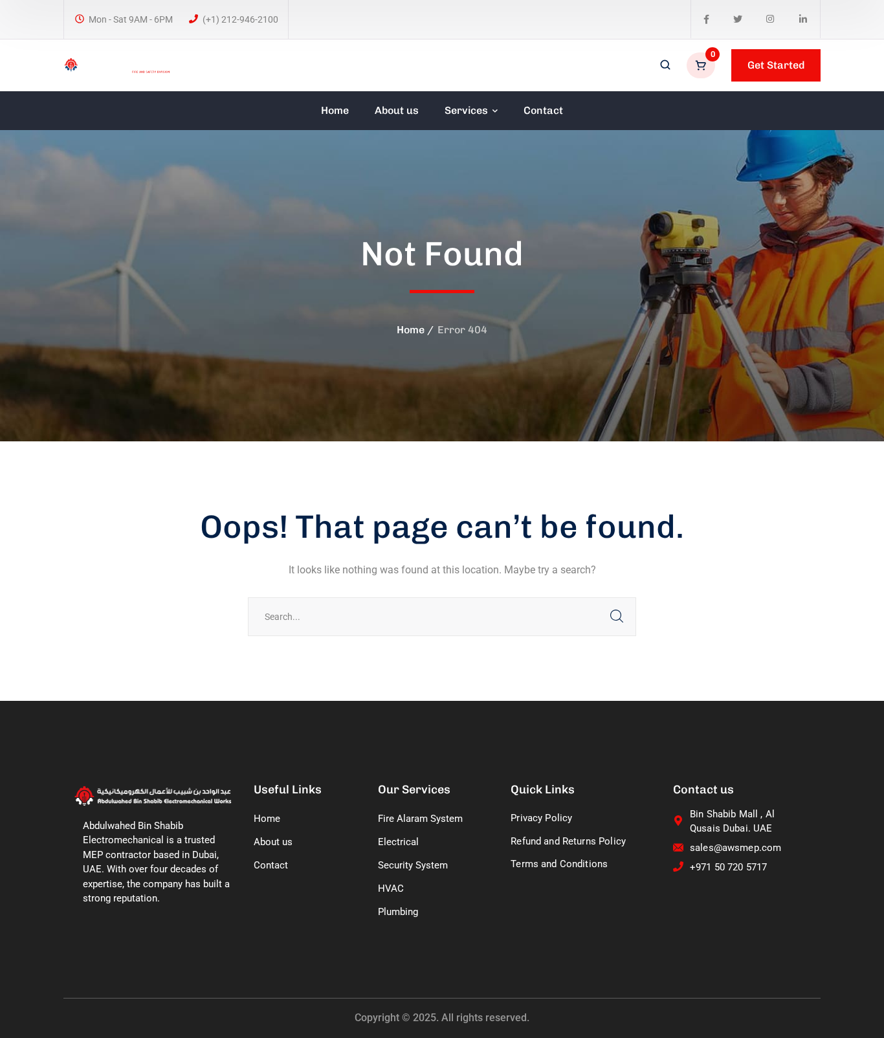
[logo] (117, 64)
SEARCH (617, 617)
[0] (702, 65)
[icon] (706, 19)
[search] (665, 66)
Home (411, 330)
